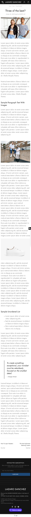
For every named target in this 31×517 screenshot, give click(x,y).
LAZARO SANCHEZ (13, 2)
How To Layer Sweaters (7, 444)
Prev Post (3, 448)
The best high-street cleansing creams (25, 444)
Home (10, 6)
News (13, 6)
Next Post (28, 448)
